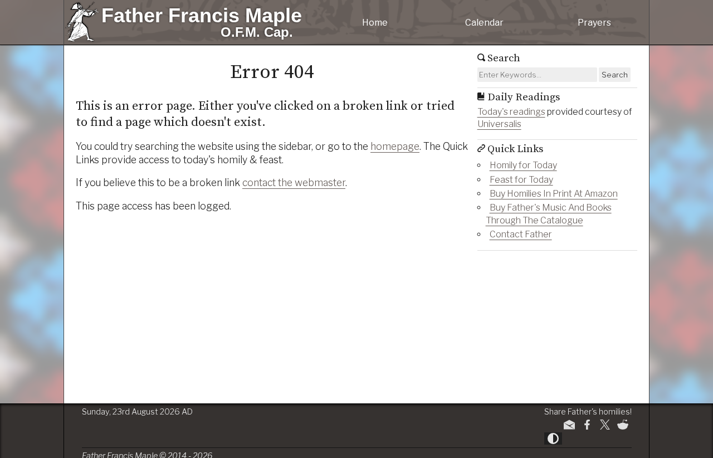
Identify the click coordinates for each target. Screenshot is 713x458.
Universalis (499, 124)
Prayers (594, 22)
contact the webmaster (293, 182)
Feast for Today (521, 179)
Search (615, 74)
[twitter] (605, 424)
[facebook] (587, 424)
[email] (569, 424)
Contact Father (521, 234)
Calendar (484, 22)
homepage (394, 146)
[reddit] (623, 424)
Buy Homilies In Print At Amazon (554, 193)
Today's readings (511, 111)
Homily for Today (523, 165)
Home (375, 22)
